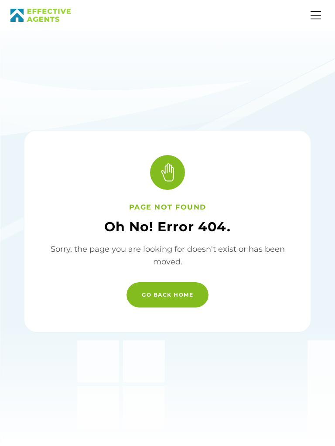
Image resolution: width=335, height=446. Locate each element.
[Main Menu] (316, 15)
